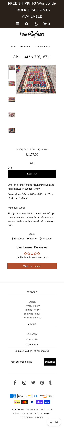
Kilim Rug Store (41, 409)
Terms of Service (32, 317)
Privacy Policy (32, 305)
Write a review (32, 265)
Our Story (32, 333)
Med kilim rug (26, 46)
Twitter (33, 238)
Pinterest (47, 238)
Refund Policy (32, 309)
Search (32, 301)
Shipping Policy (32, 313)
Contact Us (32, 339)
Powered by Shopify (32, 417)
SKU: (32, 163)
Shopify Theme (21, 413)
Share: (32, 233)
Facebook (18, 238)
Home (13, 46)
